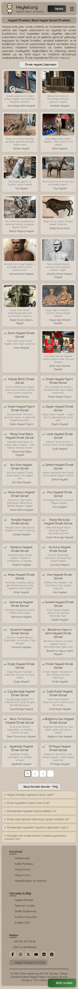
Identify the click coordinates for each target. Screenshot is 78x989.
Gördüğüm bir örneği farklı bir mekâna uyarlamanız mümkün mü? (35, 837)
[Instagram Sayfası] (20, 954)
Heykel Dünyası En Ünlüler (30, 962)
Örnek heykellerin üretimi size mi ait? (28, 803)
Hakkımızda (22, 858)
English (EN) (22, 922)
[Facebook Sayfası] (12, 954)
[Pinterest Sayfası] (51, 954)
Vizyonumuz (22, 869)
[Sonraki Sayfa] (50, 773)
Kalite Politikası (24, 863)
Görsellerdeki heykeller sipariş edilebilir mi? (31, 811)
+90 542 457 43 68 (24, 941)
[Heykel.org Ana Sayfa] (10, 8)
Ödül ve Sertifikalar (25, 947)
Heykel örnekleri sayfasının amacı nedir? (30, 794)
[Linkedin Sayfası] (43, 954)
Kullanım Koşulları (26, 917)
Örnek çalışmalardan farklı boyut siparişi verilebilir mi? (38, 819)
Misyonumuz (23, 875)
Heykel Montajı (24, 900)
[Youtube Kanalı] (36, 954)
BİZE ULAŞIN (63, 983)
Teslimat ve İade (25, 905)
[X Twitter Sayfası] (28, 954)
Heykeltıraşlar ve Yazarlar (31, 880)
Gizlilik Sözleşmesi (25, 911)
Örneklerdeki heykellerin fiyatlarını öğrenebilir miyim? (38, 827)
